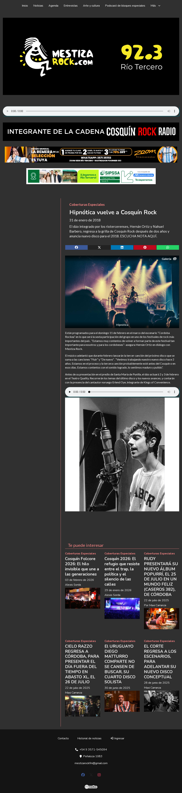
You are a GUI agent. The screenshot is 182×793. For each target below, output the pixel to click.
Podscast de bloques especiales (125, 6)
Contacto (63, 738)
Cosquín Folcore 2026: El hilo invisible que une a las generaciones (82, 566)
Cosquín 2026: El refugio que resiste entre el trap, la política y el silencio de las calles (122, 571)
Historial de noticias (89, 738)
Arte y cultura (91, 6)
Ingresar (119, 738)
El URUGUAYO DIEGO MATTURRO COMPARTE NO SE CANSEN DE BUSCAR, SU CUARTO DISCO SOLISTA (120, 664)
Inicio (25, 6)
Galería (166, 258)
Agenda (53, 6)
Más (153, 6)
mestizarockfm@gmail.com (91, 763)
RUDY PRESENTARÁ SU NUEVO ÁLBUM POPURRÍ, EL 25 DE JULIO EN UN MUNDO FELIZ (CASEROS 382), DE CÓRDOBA (161, 576)
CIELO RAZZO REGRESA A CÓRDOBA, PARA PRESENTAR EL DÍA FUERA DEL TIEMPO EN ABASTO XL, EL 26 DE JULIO (82, 664)
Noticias (38, 6)
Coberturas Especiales (87, 204)
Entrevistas (71, 6)
